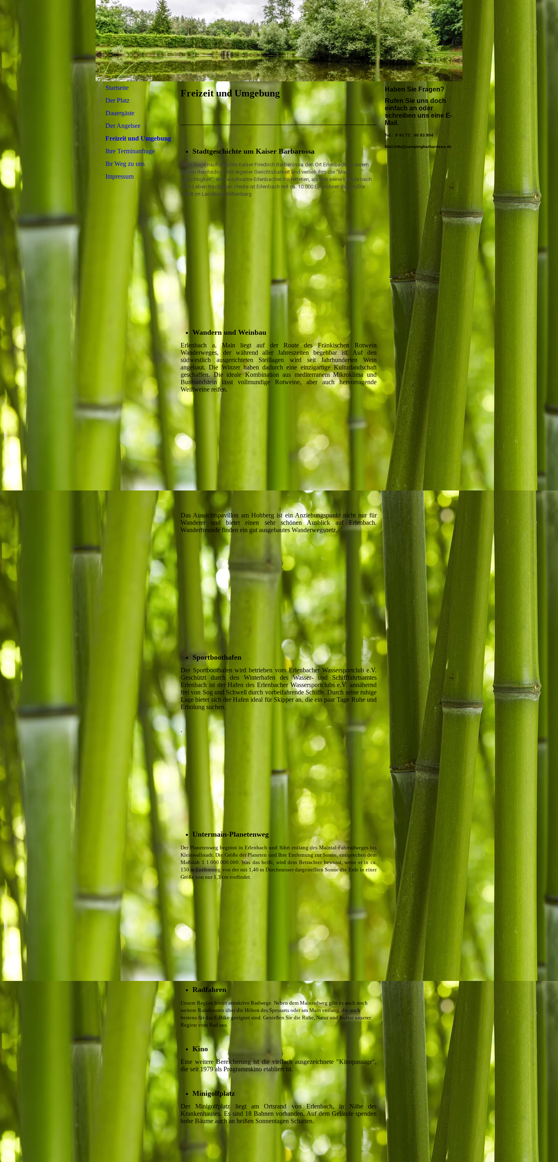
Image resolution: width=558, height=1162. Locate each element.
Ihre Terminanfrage (130, 151)
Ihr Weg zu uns (125, 163)
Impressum (119, 176)
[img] (279, 40)
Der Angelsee (123, 125)
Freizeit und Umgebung (138, 138)
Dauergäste (119, 113)
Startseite (117, 87)
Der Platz (117, 100)
